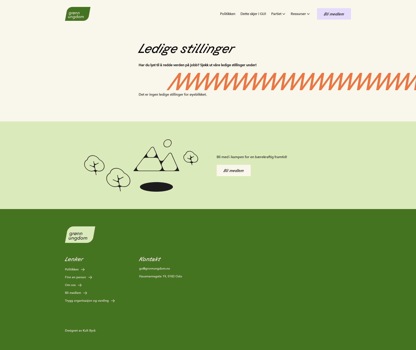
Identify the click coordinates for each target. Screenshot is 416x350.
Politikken (227, 14)
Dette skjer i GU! (253, 14)
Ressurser (298, 14)
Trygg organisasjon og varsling (87, 301)
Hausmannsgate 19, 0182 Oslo (160, 276)
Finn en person (75, 277)
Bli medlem (73, 293)
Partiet (276, 14)
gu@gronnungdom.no (154, 268)
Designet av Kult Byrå (80, 330)
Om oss (70, 285)
